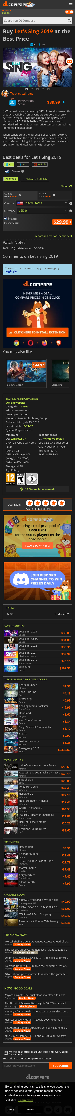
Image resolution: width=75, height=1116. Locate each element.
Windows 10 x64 (53, 438)
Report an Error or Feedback (52, 236)
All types (10, 179)
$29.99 (62, 222)
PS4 (25, 164)
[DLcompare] (38, 1076)
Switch (42, 164)
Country (9, 203)
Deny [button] (11, 1109)
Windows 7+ (18, 438)
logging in (11, 271)
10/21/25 (27, 426)
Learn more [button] (25, 1100)
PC (10, 164)
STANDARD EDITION (35, 179)
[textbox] (30, 203)
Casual (25, 406)
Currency (9, 211)
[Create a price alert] (69, 62)
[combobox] (41, 203)
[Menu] (70, 5)
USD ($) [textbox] (23, 211)
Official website (15, 402)
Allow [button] (30, 1109)
